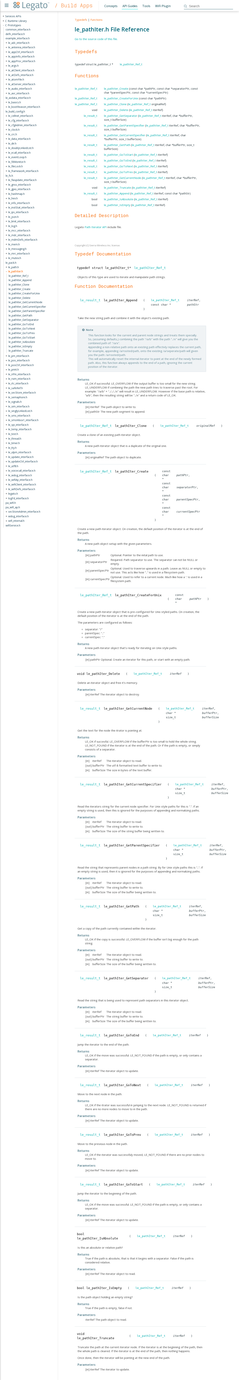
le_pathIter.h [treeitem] (15, 271)
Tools (146, 6)
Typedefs (81, 20)
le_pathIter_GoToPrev (118, 172)
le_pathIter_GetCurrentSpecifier (124, 135)
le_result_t (90, 116)
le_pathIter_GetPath (117, 145)
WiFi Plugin (163, 6)
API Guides (129, 6)
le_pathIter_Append (116, 193)
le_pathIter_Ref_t (131, 64)
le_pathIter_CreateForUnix (121, 98)
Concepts (110, 6)
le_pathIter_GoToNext (118, 166)
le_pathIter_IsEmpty (117, 205)
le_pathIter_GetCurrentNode (122, 178)
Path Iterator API (96, 227)
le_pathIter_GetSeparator (120, 116)
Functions (96, 20)
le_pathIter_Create (116, 88)
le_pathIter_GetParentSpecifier (124, 125)
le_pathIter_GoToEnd (118, 160)
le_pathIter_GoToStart (118, 154)
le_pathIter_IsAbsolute (118, 199)
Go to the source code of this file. (96, 39)
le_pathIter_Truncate (117, 187)
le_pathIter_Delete (116, 110)
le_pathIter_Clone (115, 104)
